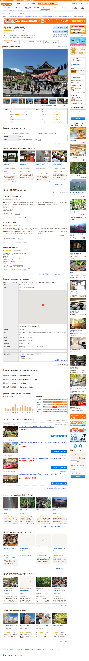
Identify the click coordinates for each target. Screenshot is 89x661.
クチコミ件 (20, 30)
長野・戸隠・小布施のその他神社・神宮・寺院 (48, 16)
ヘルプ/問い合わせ (84, 0)
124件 (46, 174)
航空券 (61, 7)
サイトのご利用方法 (76, 0)
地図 (39, 140)
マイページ (86, 3)
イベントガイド (32, 10)
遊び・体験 (36, 8)
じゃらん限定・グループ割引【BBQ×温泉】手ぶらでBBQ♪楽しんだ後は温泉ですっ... (42, 458)
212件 (46, 632)
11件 (13, 557)
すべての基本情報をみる (61, 143)
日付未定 (83, 458)
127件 (30, 632)
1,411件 (14, 516)
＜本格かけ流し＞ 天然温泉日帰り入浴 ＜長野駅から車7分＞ (36, 427)
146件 (62, 516)
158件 (30, 516)
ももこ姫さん (11, 214)
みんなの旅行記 (45, 10)
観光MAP (24, 326)
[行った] (55, 34)
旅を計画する (76, 64)
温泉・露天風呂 (26, 649)
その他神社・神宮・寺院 (26, 37)
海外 (75, 8)
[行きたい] (60, 34)
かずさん (10, 266)
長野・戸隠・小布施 (19, 35)
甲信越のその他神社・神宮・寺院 (16, 16)
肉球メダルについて (81, 92)
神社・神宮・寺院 (14, 37)
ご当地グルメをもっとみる (61, 568)
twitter (75, 446)
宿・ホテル (5, 649)
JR (37, 649)
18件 (62, 171)
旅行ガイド (11, 10)
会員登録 (33, 3)
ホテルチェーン (12, 649)
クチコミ (16, 42)
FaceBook (80, 446)
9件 (29, 171)
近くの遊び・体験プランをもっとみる (57, 488)
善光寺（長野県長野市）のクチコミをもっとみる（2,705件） (53, 274)
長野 (11, 35)
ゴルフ (68, 7)
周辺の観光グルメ (31, 42)
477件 (13, 174)
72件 (46, 516)
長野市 (27, 35)
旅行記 (54, 42)
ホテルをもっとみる (63, 641)
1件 (29, 555)
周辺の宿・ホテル (39, 42)
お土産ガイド (38, 10)
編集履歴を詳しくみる (61, 360)
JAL (38, 649)
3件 (46, 555)
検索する (78, 118)
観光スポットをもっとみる (61, 184)
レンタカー (54, 8)
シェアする (56, 36)
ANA (41, 649)
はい (25, 217)
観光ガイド (17, 10)
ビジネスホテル (19, 649)
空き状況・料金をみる (59, 436)
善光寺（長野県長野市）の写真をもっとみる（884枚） (55, 105)
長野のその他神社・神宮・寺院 (31, 16)
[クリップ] (65, 34)
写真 (23, 42)
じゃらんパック (27, 8)
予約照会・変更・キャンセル (77, 3)
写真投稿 (65, 192)
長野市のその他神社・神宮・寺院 (65, 16)
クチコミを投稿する (56, 31)
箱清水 (33, 35)
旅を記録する (76, 77)
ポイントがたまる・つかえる (9, 13)
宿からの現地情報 (47, 42)
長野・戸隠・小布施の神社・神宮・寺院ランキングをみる (54, 526)
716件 (13, 632)
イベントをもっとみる (62, 605)
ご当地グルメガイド (24, 10)
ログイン (28, 3)
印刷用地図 (34, 326)
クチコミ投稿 (57, 192)
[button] (43, 305)
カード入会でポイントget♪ (78, 35)
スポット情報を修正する (60, 365)
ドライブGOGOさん (13, 238)
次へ (66, 73)
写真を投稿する (64, 31)
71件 (62, 632)
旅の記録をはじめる (78, 103)
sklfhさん (23, 356)
